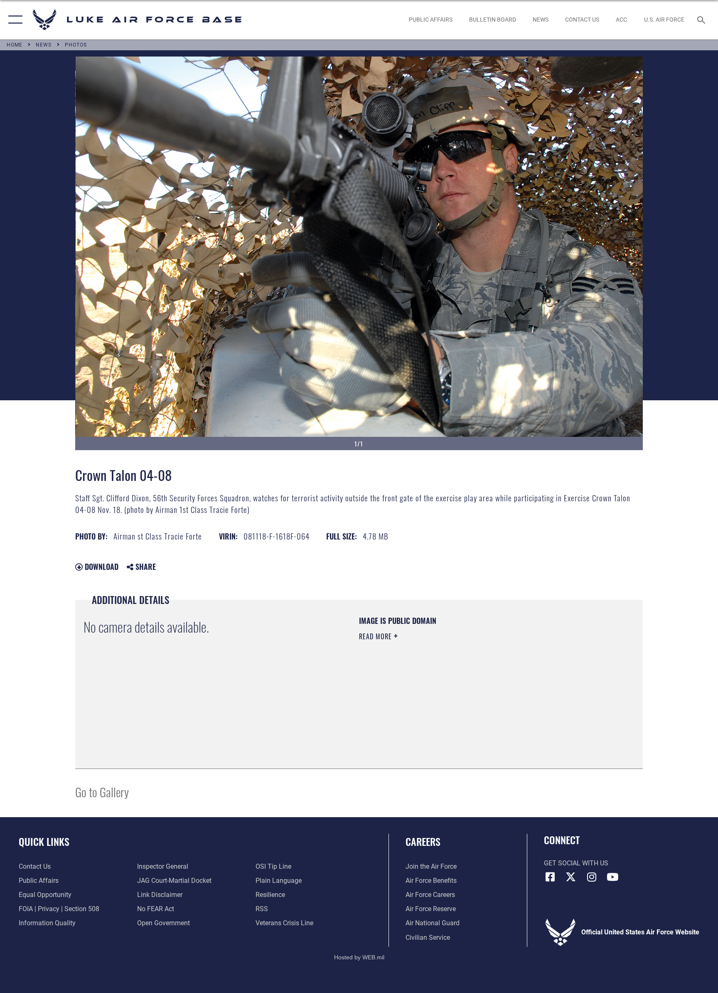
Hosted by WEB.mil (359, 957)
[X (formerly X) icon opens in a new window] (571, 877)
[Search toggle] (702, 19)
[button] (13, 19)
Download (100, 566)
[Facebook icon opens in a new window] (550, 877)
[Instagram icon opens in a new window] (591, 877)
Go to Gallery (102, 792)
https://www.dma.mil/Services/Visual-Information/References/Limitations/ (456, 689)
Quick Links (44, 841)
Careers (423, 841)
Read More (376, 636)
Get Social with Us (576, 863)
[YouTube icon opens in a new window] (612, 877)
